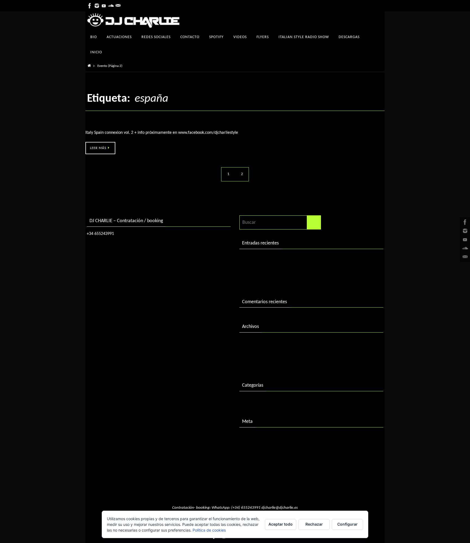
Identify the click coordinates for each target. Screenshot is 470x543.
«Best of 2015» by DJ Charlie (270, 281)
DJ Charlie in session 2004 (267, 269)
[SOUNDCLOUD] (111, 5)
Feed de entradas (259, 448)
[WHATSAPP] (118, 5)
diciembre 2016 (257, 353)
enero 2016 (253, 364)
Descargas (252, 401)
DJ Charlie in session (262, 258)
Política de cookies (209, 530)
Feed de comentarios (263, 459)
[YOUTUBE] (104, 5)
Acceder (250, 437)
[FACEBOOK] (89, 5)
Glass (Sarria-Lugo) (103, 123)
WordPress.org (256, 470)
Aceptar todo (280, 524)
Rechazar (314, 524)
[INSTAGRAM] (96, 5)
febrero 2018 (255, 342)
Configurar (347, 524)
